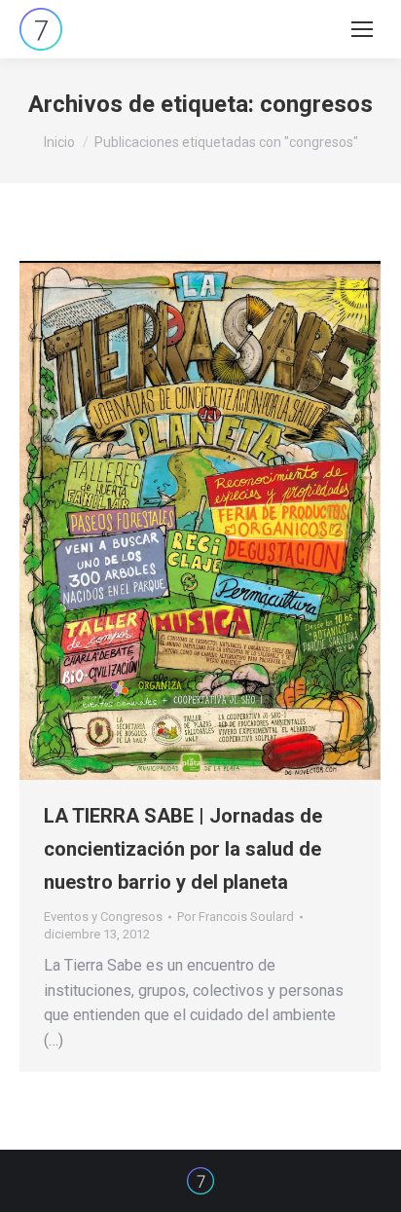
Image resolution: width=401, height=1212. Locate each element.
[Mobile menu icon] (362, 29)
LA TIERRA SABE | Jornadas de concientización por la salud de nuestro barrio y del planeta (183, 849)
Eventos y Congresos (103, 916)
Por (235, 916)
